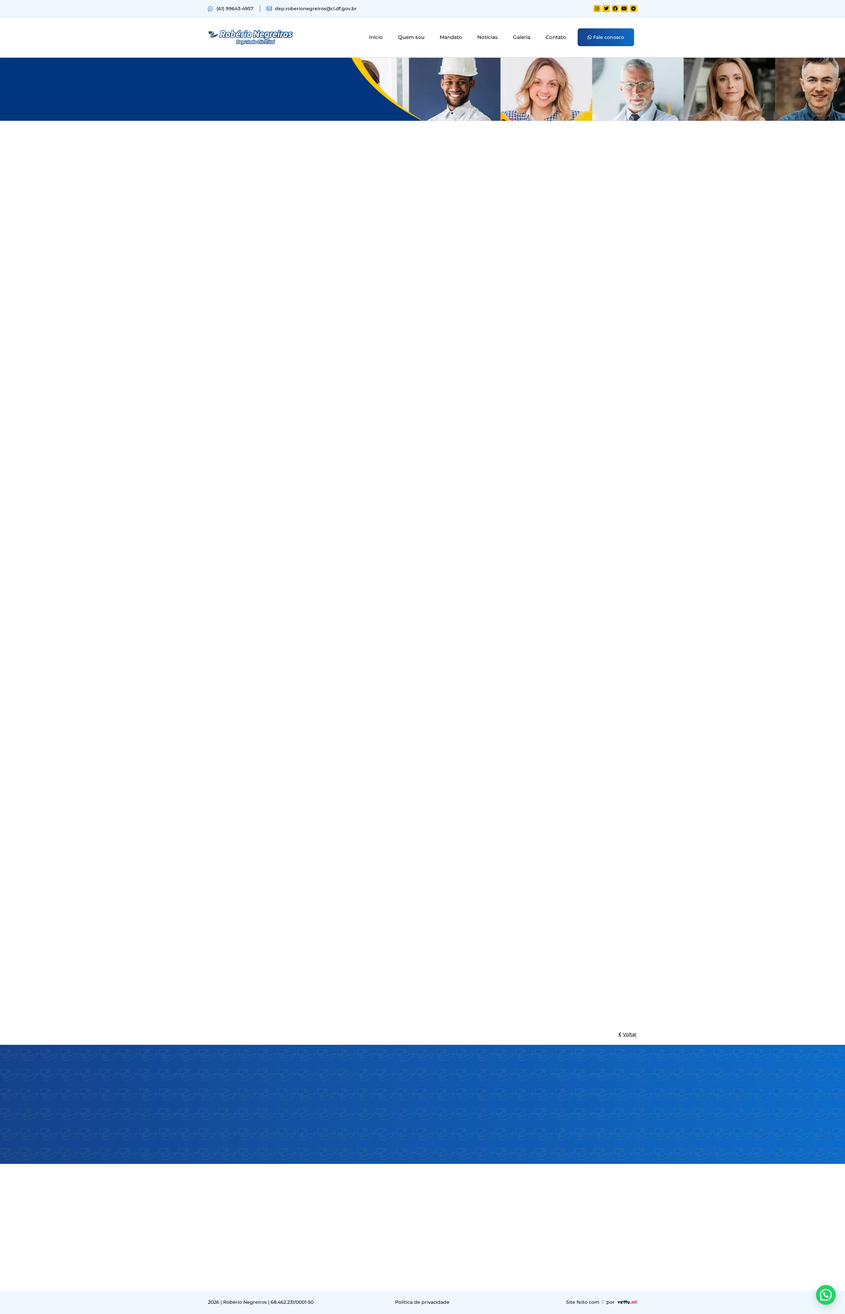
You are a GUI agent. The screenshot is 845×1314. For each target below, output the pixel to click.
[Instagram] (597, 8)
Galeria (521, 37)
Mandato (451, 37)
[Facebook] (615, 8)
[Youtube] (624, 8)
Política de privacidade (422, 1302)
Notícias (487, 37)
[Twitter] (606, 8)
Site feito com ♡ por (590, 1302)
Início (376, 37)
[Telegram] (633, 8)
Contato (556, 37)
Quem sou (411, 37)
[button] (826, 1295)
